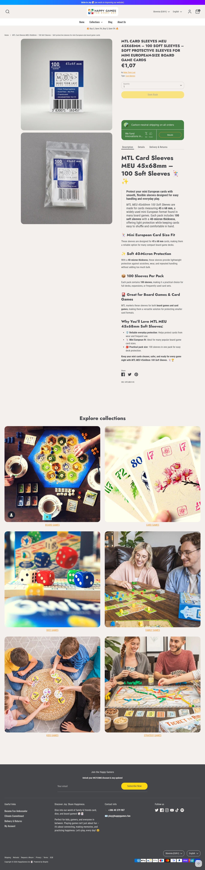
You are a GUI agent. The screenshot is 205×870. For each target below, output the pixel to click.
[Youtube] (134, 462)
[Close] (158, 399)
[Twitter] (119, 462)
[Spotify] (144, 462)
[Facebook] (124, 462)
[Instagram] (129, 462)
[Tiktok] (139, 462)
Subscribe (132, 453)
